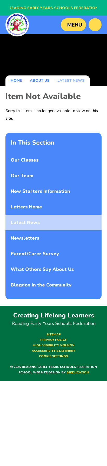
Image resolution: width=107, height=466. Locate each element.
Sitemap (53, 334)
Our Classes (24, 160)
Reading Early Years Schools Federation (53, 7)
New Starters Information (40, 191)
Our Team (22, 176)
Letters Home (26, 207)
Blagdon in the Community (41, 285)
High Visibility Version (54, 345)
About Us (40, 80)
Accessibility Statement (53, 351)
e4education (77, 372)
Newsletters (25, 238)
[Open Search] (95, 24)
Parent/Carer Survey (35, 254)
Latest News (71, 80)
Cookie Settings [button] (53, 356)
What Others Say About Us (42, 269)
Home (16, 80)
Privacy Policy (53, 340)
